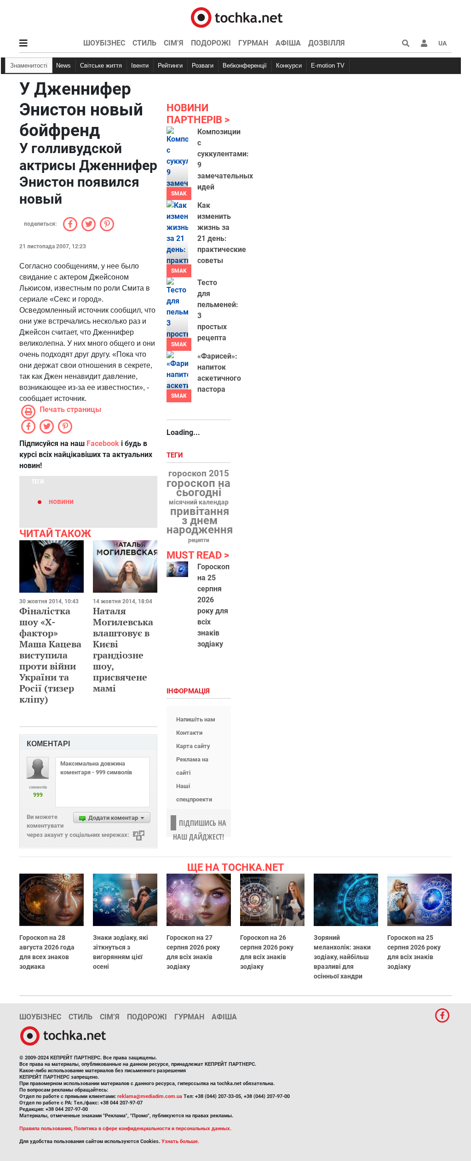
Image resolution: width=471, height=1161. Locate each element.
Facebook (102, 443)
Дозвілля (326, 43)
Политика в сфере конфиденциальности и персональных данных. (152, 1129)
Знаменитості (28, 65)
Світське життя (101, 65)
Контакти (189, 732)
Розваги (202, 65)
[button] (424, 43)
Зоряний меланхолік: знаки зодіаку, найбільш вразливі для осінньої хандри (342, 957)
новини (61, 501)
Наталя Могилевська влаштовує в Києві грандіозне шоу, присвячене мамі (123, 649)
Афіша (288, 43)
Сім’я (174, 43)
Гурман (253, 43)
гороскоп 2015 (198, 473)
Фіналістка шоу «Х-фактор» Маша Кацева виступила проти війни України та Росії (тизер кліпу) (50, 655)
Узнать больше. (180, 1141)
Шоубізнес (104, 43)
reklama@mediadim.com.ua (149, 1096)
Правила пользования (45, 1129)
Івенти (140, 65)
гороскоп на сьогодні (198, 488)
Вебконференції (245, 65)
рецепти (198, 540)
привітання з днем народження (200, 520)
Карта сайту (193, 746)
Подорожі (211, 43)
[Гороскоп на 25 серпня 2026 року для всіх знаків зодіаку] (177, 569)
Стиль (144, 43)
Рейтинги (170, 65)
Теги (176, 455)
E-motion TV (328, 65)
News (63, 65)
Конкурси (289, 65)
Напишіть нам (195, 719)
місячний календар (199, 502)
